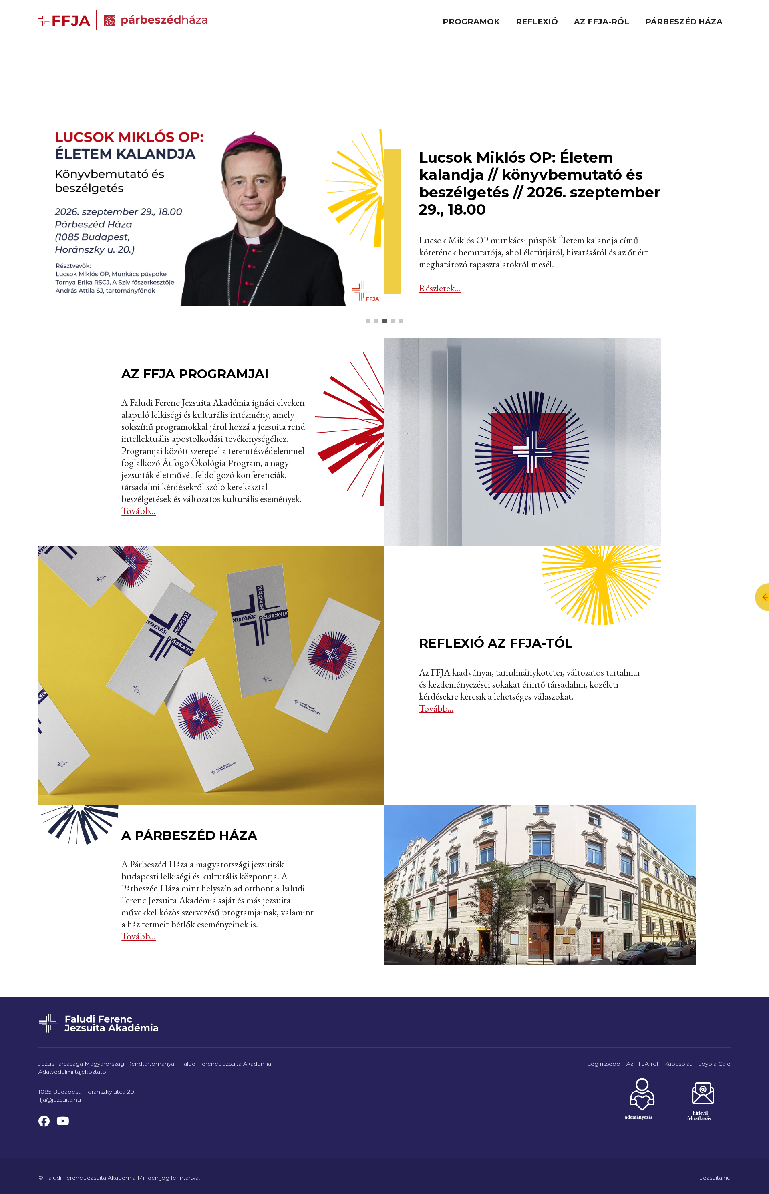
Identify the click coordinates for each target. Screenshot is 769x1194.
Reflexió (537, 21)
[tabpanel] (384, 209)
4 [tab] (393, 321)
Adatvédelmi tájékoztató (72, 1071)
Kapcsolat (678, 1063)
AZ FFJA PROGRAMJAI (195, 373)
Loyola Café (714, 1063)
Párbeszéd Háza (684, 21)
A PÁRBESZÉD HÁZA (189, 835)
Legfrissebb (603, 1063)
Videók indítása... (451, 288)
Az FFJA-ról (601, 21)
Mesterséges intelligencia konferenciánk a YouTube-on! (530, 224)
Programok (471, 21)
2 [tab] (376, 321)
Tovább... (138, 510)
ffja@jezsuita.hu (59, 1099)
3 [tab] (384, 321)
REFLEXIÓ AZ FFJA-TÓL (496, 643)
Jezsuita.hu (715, 1177)
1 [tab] (368, 321)
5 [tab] (401, 321)
